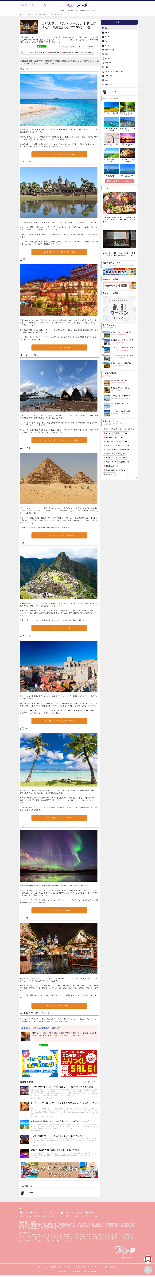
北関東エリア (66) (112, 466)
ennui (32, 1131)
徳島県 (111, 1226)
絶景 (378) (121, 454)
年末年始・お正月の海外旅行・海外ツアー (42, 1028)
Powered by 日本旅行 (128, 1257)
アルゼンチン (117, 1239)
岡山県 (93, 1226)
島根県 (88, 1226)
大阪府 (57, 1226)
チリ (132, 1239)
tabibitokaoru (115, 390)
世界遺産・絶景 (110, 50)
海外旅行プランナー (37, 1098)
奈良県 (69, 1226)
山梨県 (127, 1224)
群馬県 (73, 1224)
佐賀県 (24, 1228)
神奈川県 (97, 1224)
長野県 (133, 1224)
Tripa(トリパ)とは (42, 1267)
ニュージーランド (36, 1241)
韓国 (52, 1237)
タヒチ (77, 1239)
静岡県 (28, 1226)
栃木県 (67, 1224)
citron (113, 342)
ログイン (119, 22)
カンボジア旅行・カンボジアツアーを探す (59, 252)
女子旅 (106, 37)
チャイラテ (114, 350)
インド (32, 1239)
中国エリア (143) (111, 449)
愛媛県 (122, 1226)
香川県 (117, 1226)
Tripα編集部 (34, 1145)
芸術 (106, 67)
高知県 (128, 1226)
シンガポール (82, 1237)
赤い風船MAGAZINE (37, 1116)
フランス (45, 1235)
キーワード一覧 (132, 478)
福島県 (56, 1224)
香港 (60, 1237)
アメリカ (90, 1239)
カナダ (96, 1239)
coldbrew (29, 1192)
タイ (75, 1237)
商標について (80, 1267)
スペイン (29, 1235)
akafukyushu (115, 398)
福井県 (121, 1224)
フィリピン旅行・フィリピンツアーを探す (59, 154)
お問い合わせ (114, 1267)
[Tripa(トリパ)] (77, 5)
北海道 (21, 1224)
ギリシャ (119, 1235)
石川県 (115, 1224)
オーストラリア (24, 1241)
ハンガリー (87, 1235)
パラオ (59, 1239)
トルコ (45, 1241)
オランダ (96, 1235)
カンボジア (108, 1237)
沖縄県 (60, 1228)
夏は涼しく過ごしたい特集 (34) (116, 470)
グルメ (106, 41)
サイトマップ (91, 1267)
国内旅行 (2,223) (111, 429)
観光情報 (107, 58)
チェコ (80, 1235)
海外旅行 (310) (88, 53)
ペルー (109, 1239)
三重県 (40, 1226)
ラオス (115, 1237)
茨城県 (61, 1224)
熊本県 (35, 1228)
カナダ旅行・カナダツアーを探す (59, 910)
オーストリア (72, 1235)
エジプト (52, 1241)
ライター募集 (103, 1267)
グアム (53, 1239)
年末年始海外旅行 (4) (71, 53)
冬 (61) (42, 53)
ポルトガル (37, 1235)
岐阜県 (22, 1226)
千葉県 (85, 1224)
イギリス (58, 1235)
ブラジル (126, 1239)
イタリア (22, 1235)
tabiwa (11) (109, 441)
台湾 (56, 1237)
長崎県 (29, 1228)
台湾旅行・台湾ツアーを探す (59, 347)
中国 (71, 1237)
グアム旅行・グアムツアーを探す (59, 818)
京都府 (51, 1226)
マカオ (66, 1237)
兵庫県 (63, 1226)
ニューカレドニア (68, 1239)
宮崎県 (47, 1228)
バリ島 (83, 1239)
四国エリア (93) (111, 462)
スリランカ (39, 1239)
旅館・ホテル (109, 63)
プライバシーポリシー (66, 1267)
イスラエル (67, 1241)
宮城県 (38, 1224)
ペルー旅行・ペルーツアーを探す (59, 628)
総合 (106, 28)
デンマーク (39, 1237)
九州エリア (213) (111, 458)
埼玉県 (79, 1224)
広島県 (99, 1226)
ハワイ (47, 1239)
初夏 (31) (125, 458)
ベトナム (100, 1237)
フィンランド (30, 1237)
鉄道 (106, 80)
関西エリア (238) (123, 445)
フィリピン (25, 1239)
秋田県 (44, 1224)
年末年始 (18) (54, 53)
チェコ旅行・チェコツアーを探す (59, 1006)
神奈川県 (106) (127, 449)
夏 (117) (108, 433)
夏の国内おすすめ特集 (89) (115, 437)
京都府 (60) (125, 462)
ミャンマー (122, 1237)
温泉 (106, 54)
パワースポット (110, 76)
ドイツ (64, 1235)
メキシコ (103, 1239)
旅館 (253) (109, 454)
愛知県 (34, 1226)
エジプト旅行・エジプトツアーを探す (59, 535)
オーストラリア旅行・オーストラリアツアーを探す (59, 440)
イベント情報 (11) (128, 429)
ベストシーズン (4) (29, 53)
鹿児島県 (54, 1228)
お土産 (106, 45)
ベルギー (103, 1235)
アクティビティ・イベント (114, 71)
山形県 (50, 1224)
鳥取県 (82, 1226)
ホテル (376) (122, 441)
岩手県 (32, 1224)
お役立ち (107, 84)
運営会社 (54, 1267)
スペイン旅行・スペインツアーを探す (59, 721)
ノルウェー (127, 1235)
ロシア (47, 1237)
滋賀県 (45, 1226)
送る (41, 46)
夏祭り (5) (109, 445)
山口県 (105, 1226)
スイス (51, 1235)
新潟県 (104, 1224)
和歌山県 (75, 1226)
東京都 (91, 1224)
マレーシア (92, 1237)
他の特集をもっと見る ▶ (119, 181)
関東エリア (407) (122, 433)
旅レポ (106, 32)
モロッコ (59, 1241)
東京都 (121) (110, 474)
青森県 (27, 1224)
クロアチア (111, 1235)
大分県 (41, 1228)
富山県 (109, 1224)
